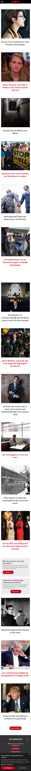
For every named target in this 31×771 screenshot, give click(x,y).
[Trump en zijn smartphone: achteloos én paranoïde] (15, 698)
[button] (15, 765)
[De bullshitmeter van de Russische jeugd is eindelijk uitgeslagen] (15, 241)
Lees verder (26, 762)
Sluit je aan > (15, 591)
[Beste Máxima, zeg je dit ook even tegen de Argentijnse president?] (15, 342)
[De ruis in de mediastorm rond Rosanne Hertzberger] (15, 23)
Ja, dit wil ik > (8, 572)
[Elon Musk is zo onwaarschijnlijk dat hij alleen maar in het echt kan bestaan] (15, 297)
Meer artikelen (15, 728)
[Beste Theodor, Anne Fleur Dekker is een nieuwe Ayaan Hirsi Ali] (15, 67)
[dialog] (15, 762)
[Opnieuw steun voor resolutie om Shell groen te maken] (15, 155)
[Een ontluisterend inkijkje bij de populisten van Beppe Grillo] (15, 655)
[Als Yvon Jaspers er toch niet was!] (15, 436)
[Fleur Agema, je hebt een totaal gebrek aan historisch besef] (15, 479)
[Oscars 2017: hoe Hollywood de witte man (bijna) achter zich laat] (15, 525)
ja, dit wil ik (15, 748)
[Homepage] (15, 2)
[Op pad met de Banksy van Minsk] (15, 112)
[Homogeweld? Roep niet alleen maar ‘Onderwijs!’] (15, 198)
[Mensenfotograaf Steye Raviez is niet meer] (15, 612)
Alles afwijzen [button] (22, 768)
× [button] (29, 754)
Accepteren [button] (8, 768)
